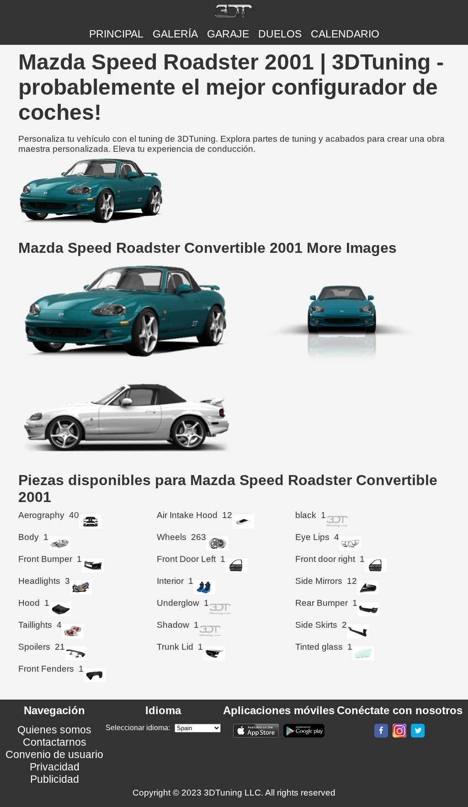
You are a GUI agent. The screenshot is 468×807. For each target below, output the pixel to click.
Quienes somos (54, 730)
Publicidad (54, 779)
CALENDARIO (345, 34)
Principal (116, 34)
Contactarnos (54, 742)
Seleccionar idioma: (138, 728)
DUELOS (280, 34)
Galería (175, 34)
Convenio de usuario (54, 754)
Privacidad (55, 767)
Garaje (228, 34)
